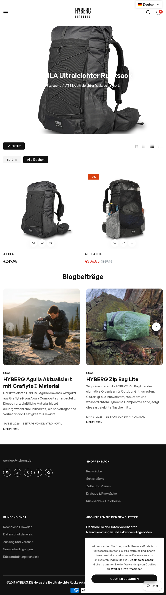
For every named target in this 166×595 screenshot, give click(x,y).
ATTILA (8, 254)
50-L (10, 159)
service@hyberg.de (17, 460)
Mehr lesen (11, 429)
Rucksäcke (94, 471)
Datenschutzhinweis (18, 534)
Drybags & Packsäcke (101, 493)
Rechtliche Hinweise (17, 527)
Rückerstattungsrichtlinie (21, 557)
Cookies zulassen (124, 579)
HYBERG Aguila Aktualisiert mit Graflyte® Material (37, 382)
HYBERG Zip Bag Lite (112, 379)
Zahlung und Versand (18, 542)
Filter (16, 146)
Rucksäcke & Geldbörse (103, 501)
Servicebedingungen (18, 549)
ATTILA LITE (93, 254)
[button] (42, 243)
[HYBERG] (83, 13)
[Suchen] (148, 12)
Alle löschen (36, 159)
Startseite (54, 85)
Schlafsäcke (95, 478)
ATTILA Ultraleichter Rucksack (87, 85)
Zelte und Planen (98, 486)
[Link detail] (7, 473)
